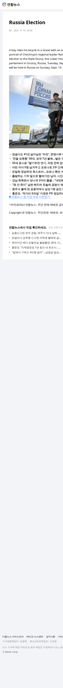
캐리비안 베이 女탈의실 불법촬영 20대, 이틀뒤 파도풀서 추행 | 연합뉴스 (37, 242)
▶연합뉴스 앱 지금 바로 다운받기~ (30, 197)
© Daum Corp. (10, 651)
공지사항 (50, 636)
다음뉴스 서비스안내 (12, 636)
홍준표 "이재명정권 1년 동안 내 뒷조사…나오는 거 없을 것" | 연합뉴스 (37, 247)
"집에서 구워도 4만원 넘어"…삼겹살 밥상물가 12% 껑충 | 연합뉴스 (37, 252)
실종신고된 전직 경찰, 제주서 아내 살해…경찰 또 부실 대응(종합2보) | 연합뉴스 (37, 233)
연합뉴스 (13, 4)
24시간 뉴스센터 (34, 636)
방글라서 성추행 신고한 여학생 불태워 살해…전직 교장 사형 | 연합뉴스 (37, 238)
